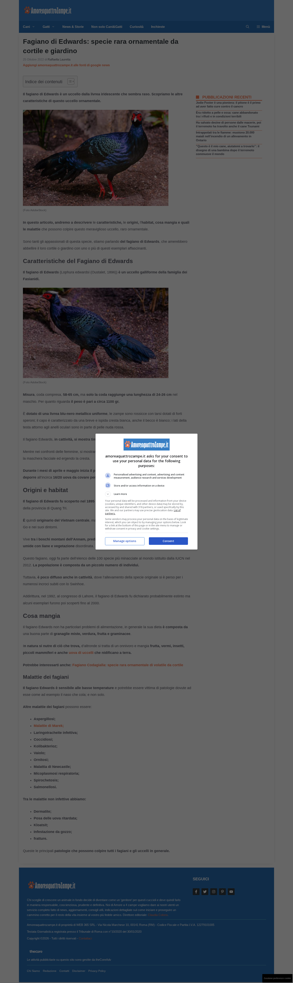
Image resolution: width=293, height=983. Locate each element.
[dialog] (146, 492)
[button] (146, 494)
